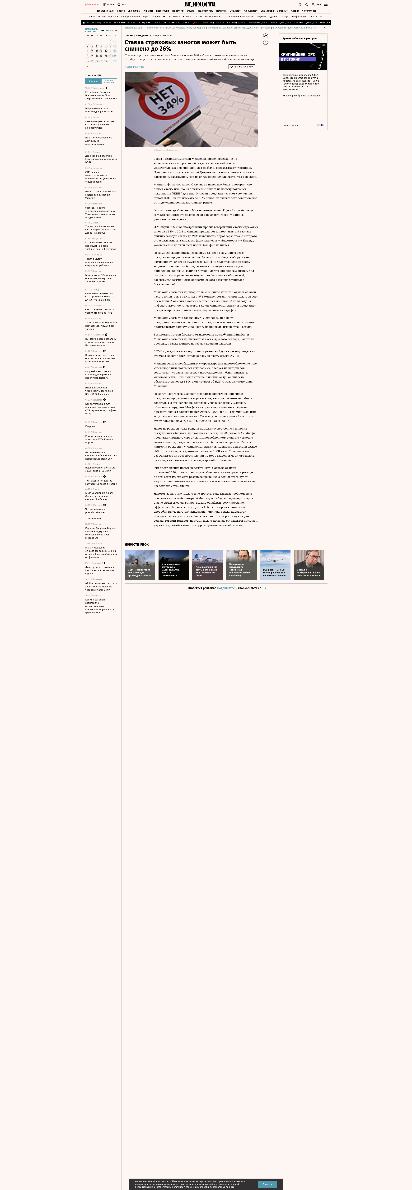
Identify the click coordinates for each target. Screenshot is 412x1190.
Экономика (134, 10)
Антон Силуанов (193, 184)
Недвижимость (205, 10)
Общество (235, 10)
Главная (129, 35)
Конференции (299, 16)
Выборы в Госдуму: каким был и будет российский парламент (305, 27)
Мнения (295, 10)
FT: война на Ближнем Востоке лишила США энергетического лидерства (101, 95)
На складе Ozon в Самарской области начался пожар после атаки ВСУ (101, 455)
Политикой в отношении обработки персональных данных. (203, 1187)
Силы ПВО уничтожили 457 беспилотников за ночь (100, 311)
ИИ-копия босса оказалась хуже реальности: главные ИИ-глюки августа (100, 342)
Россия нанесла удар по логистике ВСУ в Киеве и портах (99, 439)
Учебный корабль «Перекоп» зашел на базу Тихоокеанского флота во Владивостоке (100, 212)
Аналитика (174, 16)
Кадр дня (90, 426)
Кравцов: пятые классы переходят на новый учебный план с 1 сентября (100, 245)
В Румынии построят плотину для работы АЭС (99, 110)
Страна (198, 16)
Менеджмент (251, 10)
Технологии (178, 10)
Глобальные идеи (105, 10)
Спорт (285, 16)
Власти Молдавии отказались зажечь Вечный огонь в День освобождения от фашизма (101, 552)
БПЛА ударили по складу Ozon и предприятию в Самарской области (99, 496)
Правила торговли (108, 16)
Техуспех (261, 16)
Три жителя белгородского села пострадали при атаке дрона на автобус (100, 229)
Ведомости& (158, 16)
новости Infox (137, 544)
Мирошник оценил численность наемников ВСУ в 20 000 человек (99, 391)
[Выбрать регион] (300, 4)
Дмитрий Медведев (192, 159)
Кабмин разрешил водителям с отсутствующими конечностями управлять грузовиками (99, 606)
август (109, 30)
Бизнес (121, 10)
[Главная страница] (200, 5)
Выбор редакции (133, 27)
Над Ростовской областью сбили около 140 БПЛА (100, 469)
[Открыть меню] (326, 4)
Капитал (187, 16)
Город (146, 16)
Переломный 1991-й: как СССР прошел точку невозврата (175, 27)
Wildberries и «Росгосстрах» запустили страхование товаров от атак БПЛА (101, 586)
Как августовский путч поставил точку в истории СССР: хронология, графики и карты (101, 408)
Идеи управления (130, 16)
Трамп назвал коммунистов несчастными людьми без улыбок (101, 326)
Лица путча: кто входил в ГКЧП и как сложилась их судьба (99, 570)
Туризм (313, 16)
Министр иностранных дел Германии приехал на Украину (100, 194)
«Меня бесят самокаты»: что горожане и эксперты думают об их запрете (99, 296)
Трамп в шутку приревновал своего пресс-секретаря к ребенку (101, 262)
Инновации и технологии (240, 16)
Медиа (190, 10)
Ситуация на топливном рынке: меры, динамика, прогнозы (239, 27)
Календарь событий (91, 30)
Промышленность (214, 16)
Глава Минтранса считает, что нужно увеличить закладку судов (100, 124)
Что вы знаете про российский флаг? (95, 511)
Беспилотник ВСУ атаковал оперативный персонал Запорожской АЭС (100, 278)
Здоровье (274, 16)
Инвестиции (162, 10)
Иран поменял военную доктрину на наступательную (98, 141)
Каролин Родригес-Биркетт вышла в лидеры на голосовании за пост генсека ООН (100, 533)
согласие (183, 1184)
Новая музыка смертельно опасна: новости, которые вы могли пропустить (100, 358)
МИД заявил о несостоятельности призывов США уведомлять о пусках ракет (100, 177)
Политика (221, 10)
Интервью (282, 10)
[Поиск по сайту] (306, 4)
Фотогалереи (309, 10)
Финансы (148, 10)
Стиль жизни (267, 10)
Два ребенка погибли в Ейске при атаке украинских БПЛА (101, 159)
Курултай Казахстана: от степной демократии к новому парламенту (99, 374)
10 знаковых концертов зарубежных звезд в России (101, 482)
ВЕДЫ (92, 16)
